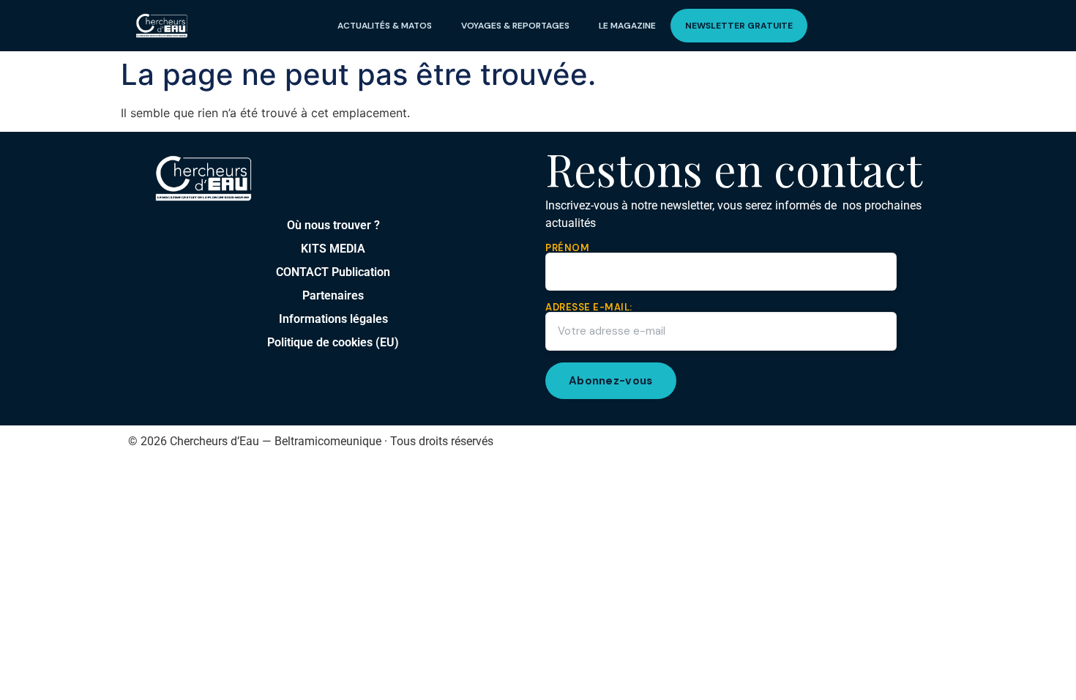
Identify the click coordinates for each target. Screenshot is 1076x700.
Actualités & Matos (384, 25)
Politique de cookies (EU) (333, 342)
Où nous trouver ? (333, 225)
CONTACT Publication (333, 272)
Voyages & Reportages (515, 25)
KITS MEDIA (333, 249)
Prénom (567, 248)
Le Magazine (627, 25)
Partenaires (333, 295)
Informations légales (333, 319)
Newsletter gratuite (739, 25)
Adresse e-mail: (588, 307)
